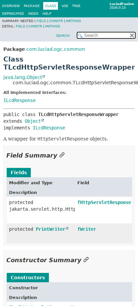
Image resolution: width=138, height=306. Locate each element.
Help (47, 13)
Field (41, 21)
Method (73, 21)
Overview (11, 6)
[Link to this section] (62, 155)
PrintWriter (50, 229)
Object (33, 121)
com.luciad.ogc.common (55, 49)
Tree (76, 6)
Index (33, 13)
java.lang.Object (22, 77)
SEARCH (63, 35)
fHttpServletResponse (104, 202)
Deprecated (13, 13)
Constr (56, 21)
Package (32, 6)
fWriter (86, 229)
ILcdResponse (19, 100)
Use (65, 6)
